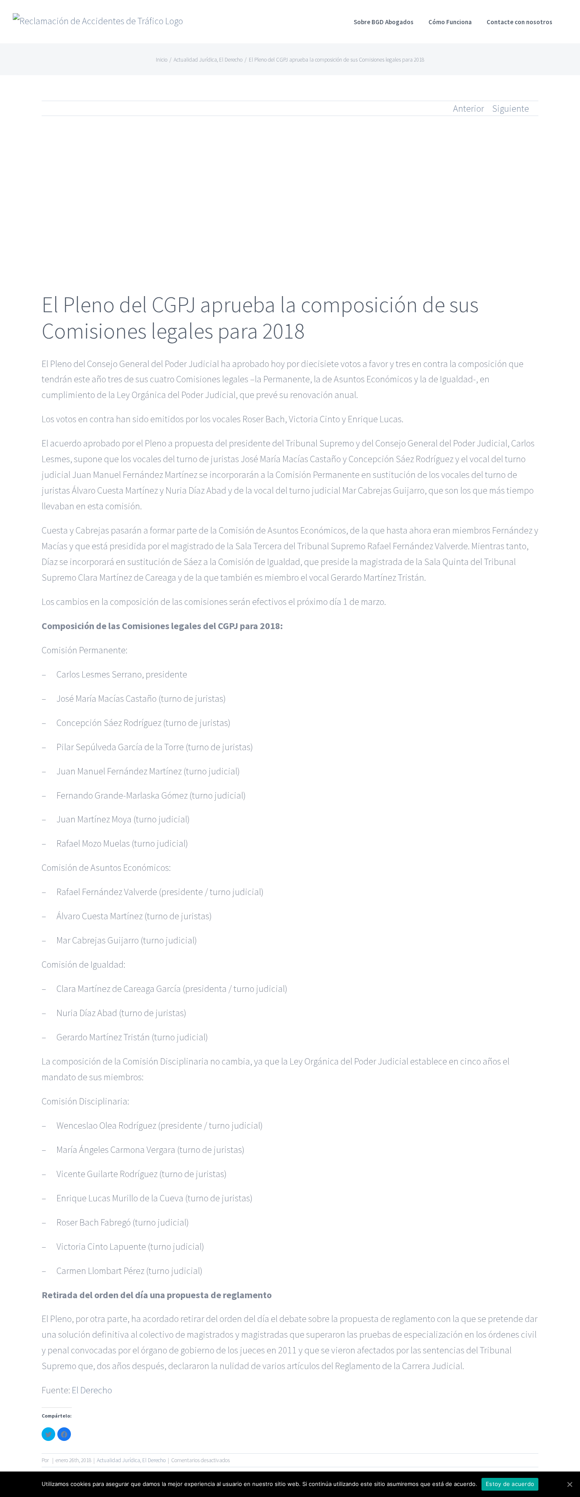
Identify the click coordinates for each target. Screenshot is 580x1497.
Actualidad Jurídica (118, 1460)
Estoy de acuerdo (510, 1483)
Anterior (468, 108)
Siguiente (510, 108)
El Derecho (92, 1390)
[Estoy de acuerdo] (569, 1484)
